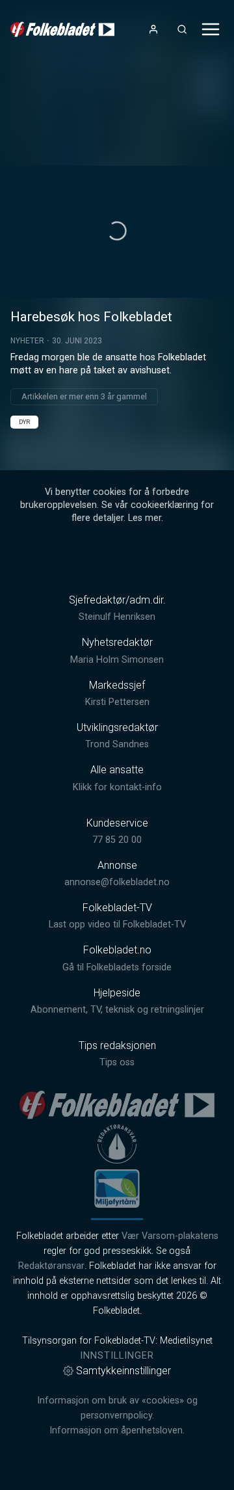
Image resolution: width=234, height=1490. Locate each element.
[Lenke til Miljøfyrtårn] (117, 1188)
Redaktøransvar (51, 1265)
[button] (117, 231)
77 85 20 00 (117, 839)
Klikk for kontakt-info (117, 787)
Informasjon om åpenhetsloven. (117, 1430)
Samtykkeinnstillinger (123, 1370)
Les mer (144, 518)
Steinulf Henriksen (117, 616)
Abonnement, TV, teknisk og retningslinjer (117, 1009)
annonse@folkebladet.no (117, 882)
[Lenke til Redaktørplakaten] (117, 1144)
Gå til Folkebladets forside (117, 967)
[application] (117, 232)
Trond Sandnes (117, 744)
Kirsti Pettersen (117, 702)
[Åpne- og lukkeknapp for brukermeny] (153, 29)
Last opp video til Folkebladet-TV (117, 924)
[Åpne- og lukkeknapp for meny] (211, 29)
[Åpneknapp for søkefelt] (182, 29)
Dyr (24, 421)
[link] (62, 29)
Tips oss (117, 1062)
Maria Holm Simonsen (117, 659)
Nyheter (27, 340)
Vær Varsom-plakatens (170, 1236)
